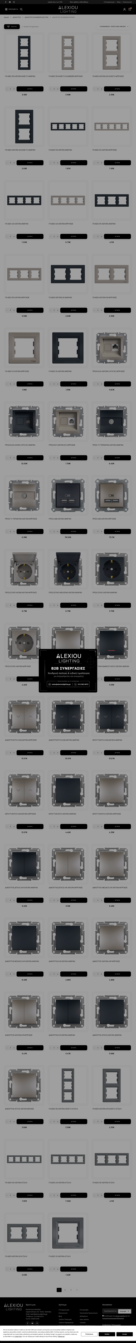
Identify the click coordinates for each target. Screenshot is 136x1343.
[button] (94, 652)
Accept (124, 1334)
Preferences (89, 1334)
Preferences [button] (61, 1336)
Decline (107, 1334)
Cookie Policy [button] (18, 1336)
